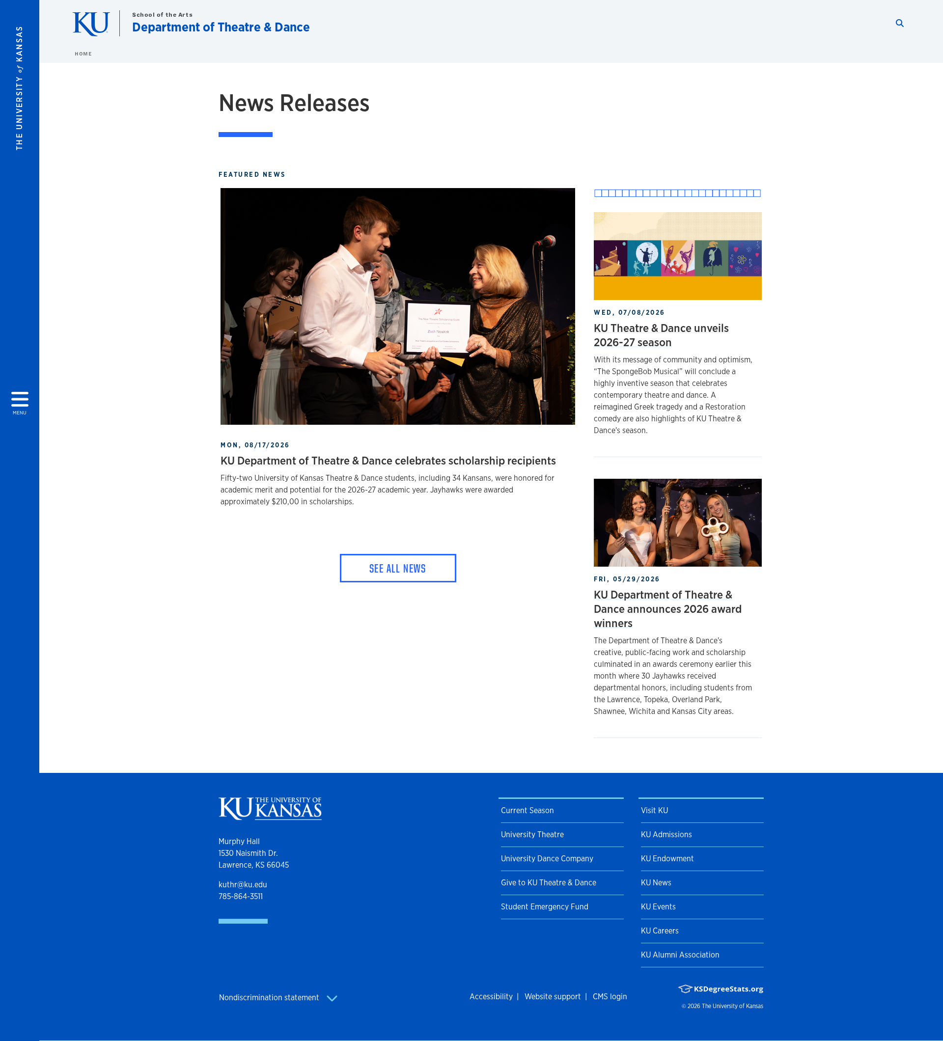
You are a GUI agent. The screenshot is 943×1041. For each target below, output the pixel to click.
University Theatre (532, 834)
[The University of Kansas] (270, 816)
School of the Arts (162, 14)
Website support (553, 996)
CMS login (610, 996)
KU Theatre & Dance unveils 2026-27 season (661, 335)
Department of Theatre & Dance (221, 26)
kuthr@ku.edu (243, 884)
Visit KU (654, 810)
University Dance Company (547, 858)
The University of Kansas (732, 1006)
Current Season (527, 810)
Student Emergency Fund (544, 907)
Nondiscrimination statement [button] (270, 997)
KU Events (658, 907)
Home (83, 53)
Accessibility (491, 996)
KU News (656, 882)
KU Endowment (667, 858)
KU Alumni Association (680, 955)
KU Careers (660, 931)
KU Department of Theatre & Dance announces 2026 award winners (668, 608)
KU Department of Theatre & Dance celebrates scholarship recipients (388, 460)
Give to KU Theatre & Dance (548, 882)
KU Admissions (666, 834)
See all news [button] (397, 568)
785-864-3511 (241, 896)
